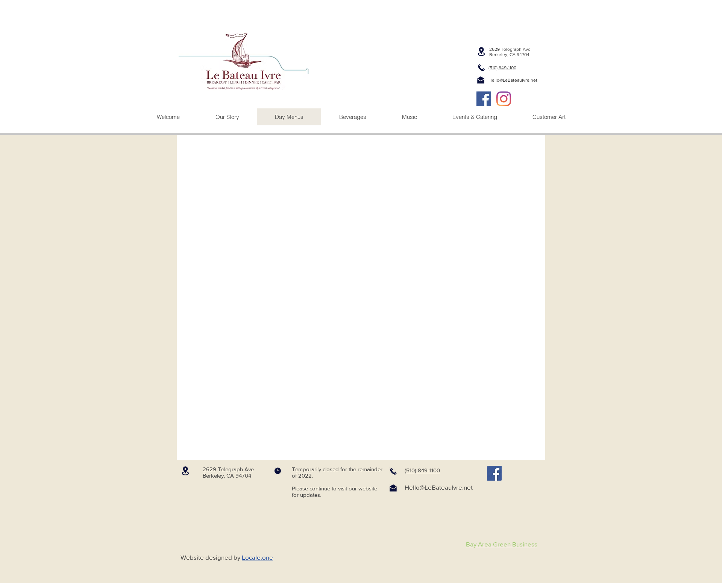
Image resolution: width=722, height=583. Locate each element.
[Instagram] (503, 98)
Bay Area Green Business (501, 544)
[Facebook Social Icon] (483, 98)
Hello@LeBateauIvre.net (512, 80)
